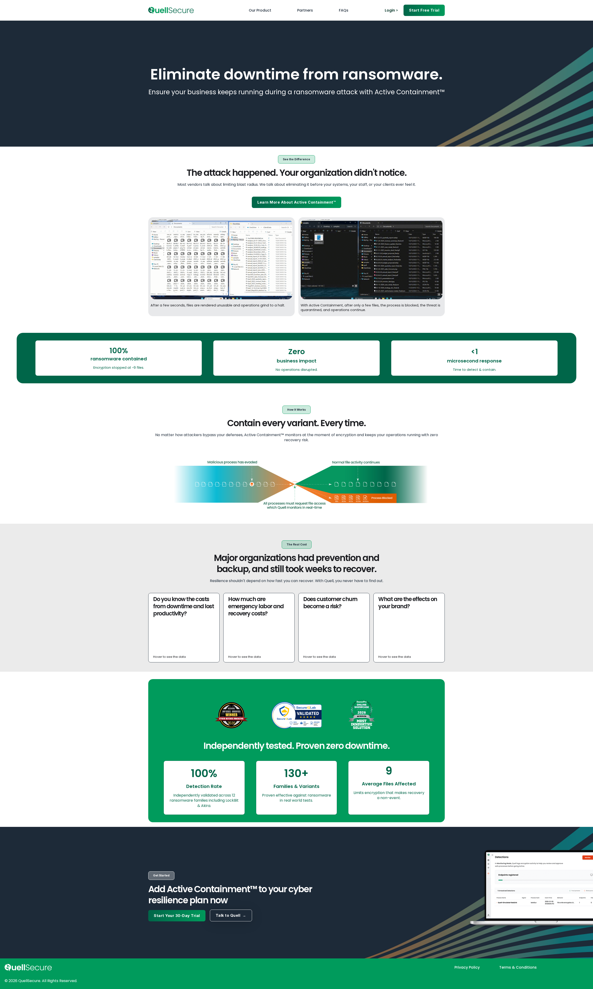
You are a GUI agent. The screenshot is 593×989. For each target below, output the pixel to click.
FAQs (343, 10)
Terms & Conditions (518, 967)
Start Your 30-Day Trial (177, 915)
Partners (305, 10)
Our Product (260, 10)
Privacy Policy (467, 967)
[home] (171, 10)
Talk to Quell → (231, 915)
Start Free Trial (424, 10)
